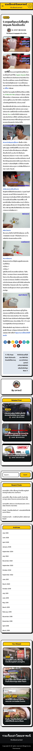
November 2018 (7, 621)
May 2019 (5, 603)
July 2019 (5, 593)
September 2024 (7, 551)
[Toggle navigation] (2, 6)
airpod (11, 33)
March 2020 (6, 584)
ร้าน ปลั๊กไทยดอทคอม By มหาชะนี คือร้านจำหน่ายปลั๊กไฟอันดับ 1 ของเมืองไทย (16, 435)
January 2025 (6, 547)
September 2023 (7, 565)
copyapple (17, 33)
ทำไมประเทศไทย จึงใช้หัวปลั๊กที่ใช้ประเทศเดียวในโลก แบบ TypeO (15, 414)
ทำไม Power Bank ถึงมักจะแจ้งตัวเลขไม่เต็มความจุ (10, 357)
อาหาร (7, 657)
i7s (22, 33)
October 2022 (6, 570)
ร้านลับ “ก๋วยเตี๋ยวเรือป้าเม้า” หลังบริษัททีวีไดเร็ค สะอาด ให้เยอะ (16, 511)
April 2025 (5, 542)
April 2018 (5, 626)
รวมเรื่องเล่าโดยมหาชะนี (16, 4)
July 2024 (5, 556)
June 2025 (5, 538)
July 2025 (5, 533)
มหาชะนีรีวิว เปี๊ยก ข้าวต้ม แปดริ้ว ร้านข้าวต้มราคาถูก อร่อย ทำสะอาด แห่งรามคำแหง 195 (15, 498)
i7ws (25, 33)
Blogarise (26, 746)
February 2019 (7, 612)
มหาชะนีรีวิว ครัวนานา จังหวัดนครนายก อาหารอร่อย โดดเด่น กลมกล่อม (15, 505)
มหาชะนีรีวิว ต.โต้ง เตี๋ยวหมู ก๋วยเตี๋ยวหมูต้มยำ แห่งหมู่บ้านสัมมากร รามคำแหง (15, 491)
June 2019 (5, 598)
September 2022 (7, 575)
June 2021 (5, 579)
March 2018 (6, 630)
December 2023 (7, 561)
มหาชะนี (16, 30)
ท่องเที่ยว (8, 696)
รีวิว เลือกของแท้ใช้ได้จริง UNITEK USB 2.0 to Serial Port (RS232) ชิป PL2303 (16, 455)
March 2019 (6, 607)
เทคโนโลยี (6, 17)
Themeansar (16, 748)
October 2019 (6, 589)
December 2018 (7, 616)
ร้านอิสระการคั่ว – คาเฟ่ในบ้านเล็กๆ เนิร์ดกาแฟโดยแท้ (16, 518)
